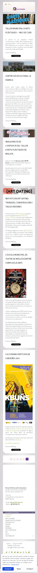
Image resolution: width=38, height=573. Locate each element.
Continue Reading (10, 53)
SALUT (7, 534)
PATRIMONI (8, 528)
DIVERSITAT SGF (10, 522)
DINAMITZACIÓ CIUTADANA (13, 520)
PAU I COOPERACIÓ (10, 530)
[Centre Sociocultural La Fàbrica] (19, 66)
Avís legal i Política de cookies (15, 547)
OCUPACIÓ (7, 516)
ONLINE (7, 526)
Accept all (8, 569)
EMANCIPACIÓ (8, 514)
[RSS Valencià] (23, 552)
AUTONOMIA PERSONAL (12, 512)
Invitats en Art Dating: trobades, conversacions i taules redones (19, 202)
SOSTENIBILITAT (10, 536)
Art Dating (19, 214)
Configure (30, 569)
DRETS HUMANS (10, 518)
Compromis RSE (17, 544)
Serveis (8, 544)
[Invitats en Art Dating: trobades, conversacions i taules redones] (19, 191)
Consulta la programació (12, 443)
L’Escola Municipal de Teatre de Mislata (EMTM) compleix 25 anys (18, 259)
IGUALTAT (8, 524)
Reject (19, 569)
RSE (6, 532)
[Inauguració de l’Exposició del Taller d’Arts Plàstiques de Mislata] (19, 133)
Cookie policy (15, 564)
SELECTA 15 (28, 230)
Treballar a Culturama (13, 545)
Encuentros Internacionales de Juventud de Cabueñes (19, 430)
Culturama (18, 440)
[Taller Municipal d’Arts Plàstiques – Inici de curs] (19, 19)
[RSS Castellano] (26, 552)
